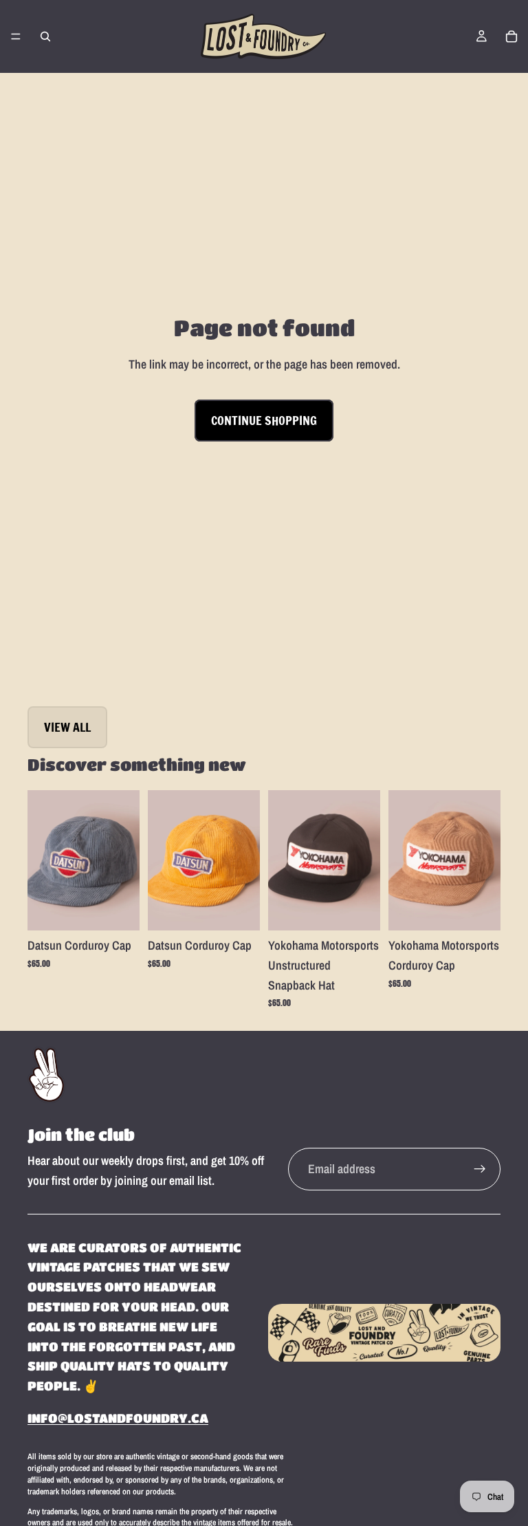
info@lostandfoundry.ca (118, 1418)
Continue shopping (264, 420)
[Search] (45, 36)
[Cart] (511, 36)
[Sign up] (479, 1169)
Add (130, 909)
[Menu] (16, 36)
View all (67, 727)
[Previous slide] (43, 860)
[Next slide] (124, 860)
